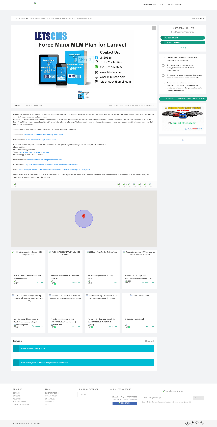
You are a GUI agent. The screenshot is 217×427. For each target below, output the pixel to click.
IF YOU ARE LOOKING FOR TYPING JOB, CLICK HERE (185, 99)
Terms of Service (20, 402)
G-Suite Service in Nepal (134, 319)
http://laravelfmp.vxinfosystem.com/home (41, 139)
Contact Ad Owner (173, 43)
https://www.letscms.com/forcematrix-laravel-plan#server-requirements (51, 165)
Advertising (17, 399)
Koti (16, 18)
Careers (16, 396)
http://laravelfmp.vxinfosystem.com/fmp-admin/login (43, 134)
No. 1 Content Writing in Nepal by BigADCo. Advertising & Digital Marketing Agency (26, 322)
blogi (47, 405)
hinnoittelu (50, 402)
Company (16, 393)
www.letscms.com (27, 152)
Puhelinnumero (171, 38)
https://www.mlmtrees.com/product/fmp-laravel (44, 160)
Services (24, 18)
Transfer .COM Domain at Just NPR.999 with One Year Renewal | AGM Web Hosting (63, 322)
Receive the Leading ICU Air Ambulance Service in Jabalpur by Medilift (138, 278)
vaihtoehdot (197, 18)
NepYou (83, 394)
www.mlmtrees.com (41, 152)
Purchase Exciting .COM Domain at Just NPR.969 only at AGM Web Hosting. (101, 322)
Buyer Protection (52, 393)
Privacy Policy (51, 396)
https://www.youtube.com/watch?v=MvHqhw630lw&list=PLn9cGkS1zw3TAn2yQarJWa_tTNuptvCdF (55, 170)
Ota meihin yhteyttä (21, 405)
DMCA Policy (50, 399)
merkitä (198, 398)
